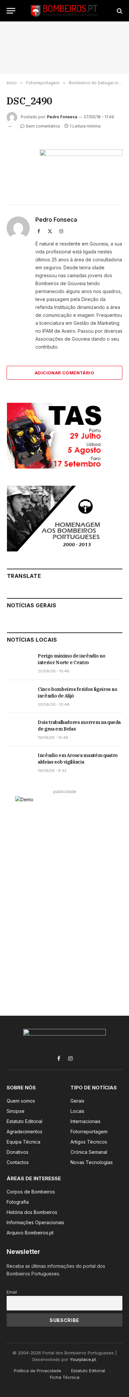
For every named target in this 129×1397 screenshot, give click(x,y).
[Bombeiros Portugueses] (64, 10)
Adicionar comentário (64, 372)
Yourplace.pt (83, 1359)
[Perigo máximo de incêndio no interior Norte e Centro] (19, 663)
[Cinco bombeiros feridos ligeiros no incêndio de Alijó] (19, 696)
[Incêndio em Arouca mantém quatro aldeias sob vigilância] (19, 762)
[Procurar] (118, 10)
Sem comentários (43, 126)
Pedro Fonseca (62, 116)
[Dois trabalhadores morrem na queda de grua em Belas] (19, 729)
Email (12, 1292)
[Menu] (11, 10)
